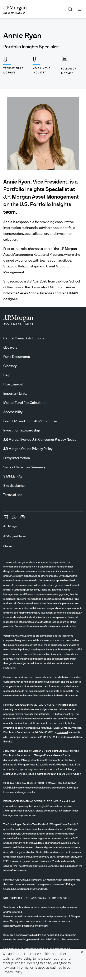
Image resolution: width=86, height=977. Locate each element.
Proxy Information (16, 458)
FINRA (52, 774)
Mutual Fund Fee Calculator (24, 402)
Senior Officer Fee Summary (24, 467)
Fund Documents (16, 356)
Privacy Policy (12, 972)
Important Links (15, 393)
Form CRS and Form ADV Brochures (30, 421)
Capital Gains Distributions (23, 338)
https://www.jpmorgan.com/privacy (26, 925)
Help (6, 375)
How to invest (13, 384)
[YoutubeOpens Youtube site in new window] (14, 518)
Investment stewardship (21, 430)
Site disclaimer (14, 485)
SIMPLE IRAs (12, 476)
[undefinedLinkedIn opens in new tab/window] (5, 518)
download (62, 732)
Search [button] (68, 8)
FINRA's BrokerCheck (69, 774)
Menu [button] (79, 9)
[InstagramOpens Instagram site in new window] (22, 518)
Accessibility (13, 412)
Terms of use (12, 495)
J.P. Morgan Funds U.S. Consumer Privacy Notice (39, 439)
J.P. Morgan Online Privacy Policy (28, 449)
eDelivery (10, 347)
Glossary (10, 366)
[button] (81, 952)
